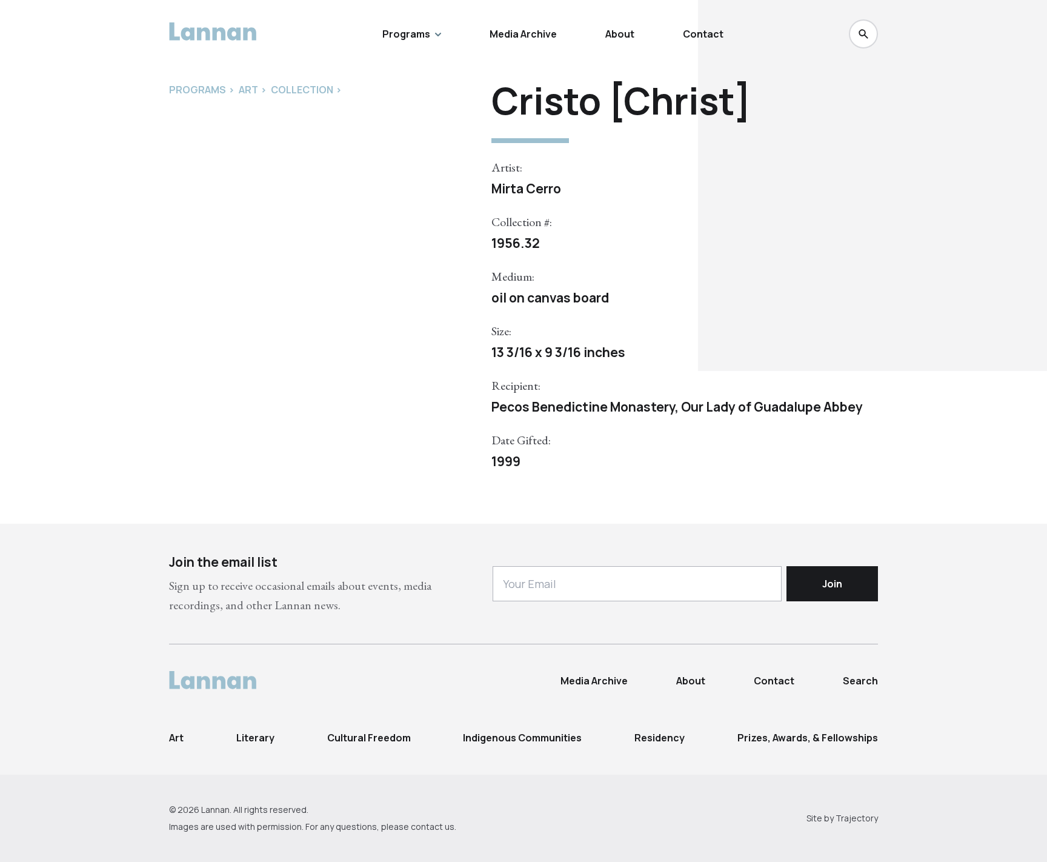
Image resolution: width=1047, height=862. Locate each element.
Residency (659, 737)
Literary (255, 737)
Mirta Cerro (526, 188)
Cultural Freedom (369, 737)
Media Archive (523, 34)
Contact (703, 34)
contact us (432, 826)
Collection (302, 89)
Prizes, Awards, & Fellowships (807, 737)
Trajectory (857, 818)
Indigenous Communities (522, 737)
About (619, 34)
